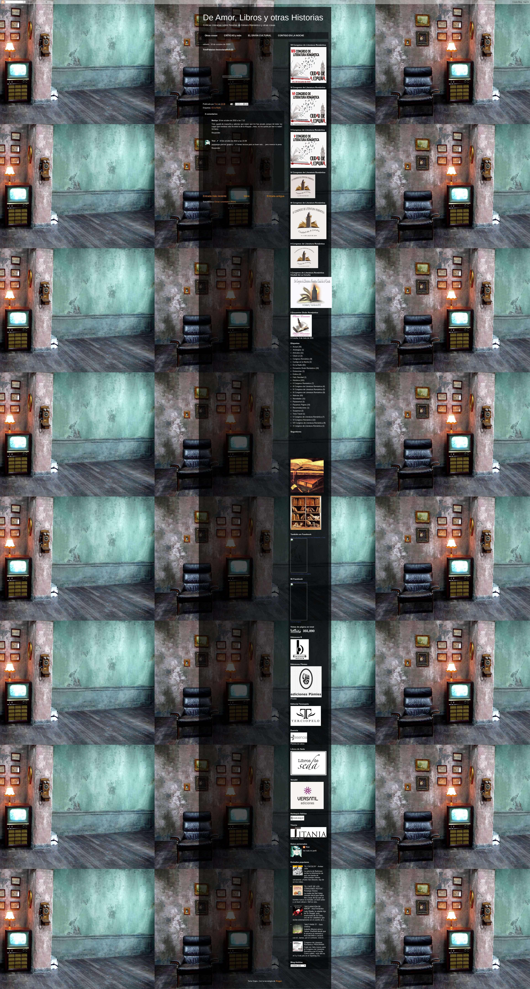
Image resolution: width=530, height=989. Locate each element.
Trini (213, 141)
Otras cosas (211, 35)
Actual (295, 347)
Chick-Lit (296, 356)
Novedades (297, 399)
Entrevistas (297, 371)
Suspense (297, 411)
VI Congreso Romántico (302, 420)
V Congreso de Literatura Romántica (307, 417)
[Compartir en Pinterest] (247, 104)
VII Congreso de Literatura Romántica (308, 423)
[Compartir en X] (241, 104)
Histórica (296, 380)
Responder (216, 133)
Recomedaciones (300, 408)
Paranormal (297, 402)
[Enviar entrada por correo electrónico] (231, 104)
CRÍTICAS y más (232, 35)
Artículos (296, 353)
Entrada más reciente (214, 196)
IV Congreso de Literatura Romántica (307, 389)
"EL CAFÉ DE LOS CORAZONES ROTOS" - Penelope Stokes (314, 888)
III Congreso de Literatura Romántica (307, 386)
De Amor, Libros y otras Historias (263, 17)
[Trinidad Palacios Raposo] (299, 620)
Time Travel (297, 414)
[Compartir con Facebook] (244, 104)
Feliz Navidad (298, 377)
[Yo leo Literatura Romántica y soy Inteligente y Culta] (299, 572)
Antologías (297, 350)
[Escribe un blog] (239, 104)
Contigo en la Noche (301, 362)
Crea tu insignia (296, 622)
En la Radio (216, 108)
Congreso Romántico (301, 359)
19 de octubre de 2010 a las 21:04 (233, 141)
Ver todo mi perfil (309, 851)
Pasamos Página (299, 405)
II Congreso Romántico (302, 383)
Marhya (215, 120)
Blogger (279, 981)
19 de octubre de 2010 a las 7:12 (232, 120)
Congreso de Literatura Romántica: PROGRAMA (314, 943)
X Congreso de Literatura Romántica (307, 426)
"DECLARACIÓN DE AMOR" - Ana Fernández (314, 908)
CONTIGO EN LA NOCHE (291, 35)
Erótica (295, 374)
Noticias (296, 395)
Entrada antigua (275, 196)
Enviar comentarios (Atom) (225, 202)
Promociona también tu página (301, 574)
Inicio (247, 196)
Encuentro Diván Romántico (304, 368)
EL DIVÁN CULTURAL (259, 35)
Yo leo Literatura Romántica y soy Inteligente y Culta (308, 537)
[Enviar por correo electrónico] (236, 104)
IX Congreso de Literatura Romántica (307, 392)
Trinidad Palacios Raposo (299, 582)
